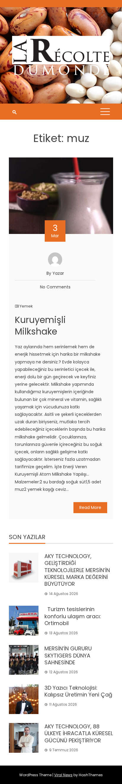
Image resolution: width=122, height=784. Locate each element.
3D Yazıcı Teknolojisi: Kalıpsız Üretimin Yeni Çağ (78, 691)
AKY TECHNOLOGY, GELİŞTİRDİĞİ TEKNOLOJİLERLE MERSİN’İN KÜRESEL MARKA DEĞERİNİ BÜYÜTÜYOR (77, 570)
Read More (90, 507)
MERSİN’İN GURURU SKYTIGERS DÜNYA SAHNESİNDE (68, 655)
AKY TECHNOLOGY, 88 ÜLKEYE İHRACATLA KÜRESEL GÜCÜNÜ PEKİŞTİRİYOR (78, 733)
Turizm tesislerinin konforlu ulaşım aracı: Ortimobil (72, 616)
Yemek (26, 306)
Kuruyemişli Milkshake (40, 325)
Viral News (63, 774)
